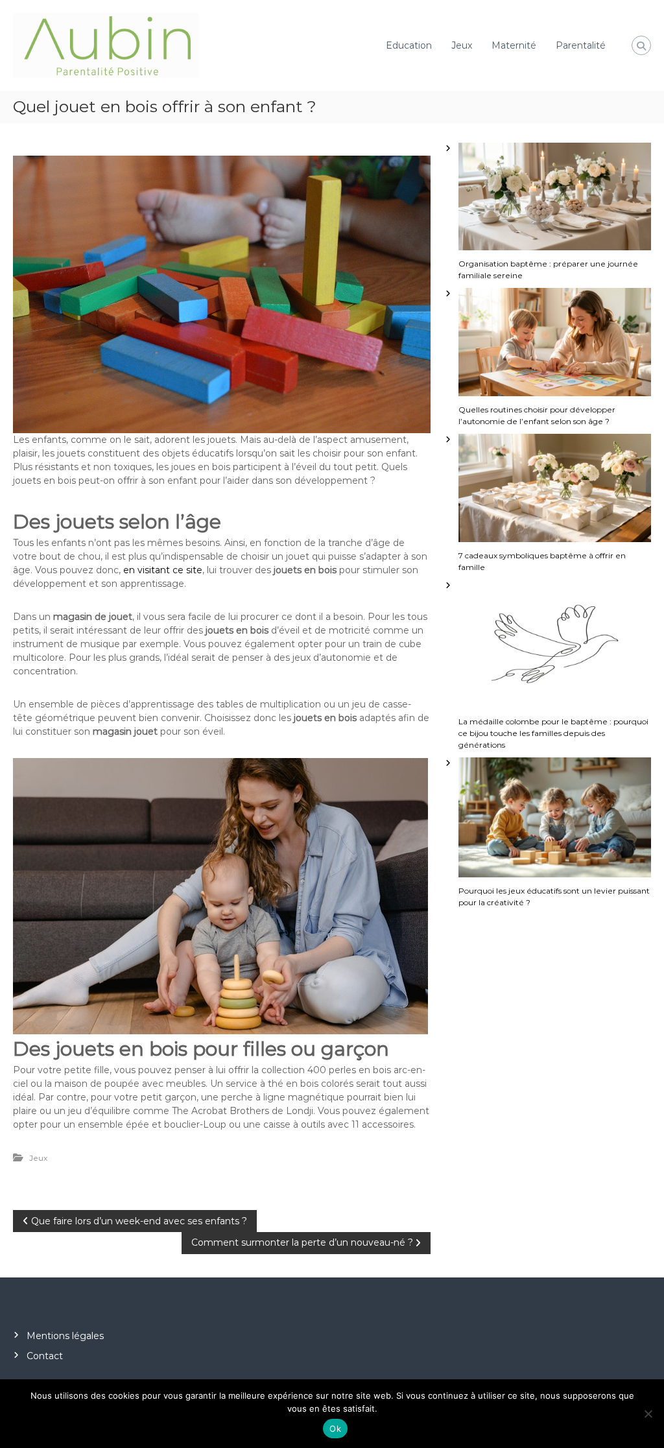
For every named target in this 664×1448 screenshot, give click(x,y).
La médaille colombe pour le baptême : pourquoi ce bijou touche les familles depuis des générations (553, 733)
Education (409, 45)
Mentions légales (65, 1336)
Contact (45, 1356)
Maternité (514, 45)
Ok (335, 1428)
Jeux (461, 45)
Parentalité (581, 45)
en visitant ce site (162, 570)
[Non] (647, 1413)
